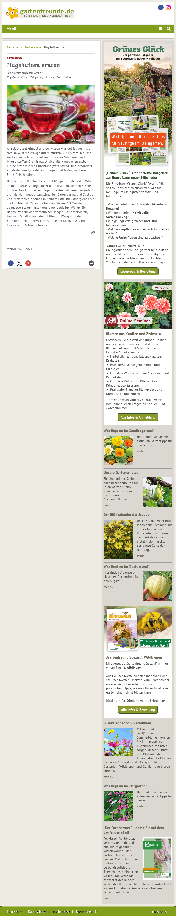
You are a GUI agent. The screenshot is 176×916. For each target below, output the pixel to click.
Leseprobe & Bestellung (138, 271)
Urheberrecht (61, 912)
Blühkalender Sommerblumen (127, 723)
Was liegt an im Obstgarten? (126, 566)
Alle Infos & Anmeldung (138, 417)
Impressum (14, 912)
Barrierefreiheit (86, 912)
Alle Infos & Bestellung (138, 710)
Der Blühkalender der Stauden (127, 514)
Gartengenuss (33, 47)
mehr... (108, 898)
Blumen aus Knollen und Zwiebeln (133, 333)
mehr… (141, 451)
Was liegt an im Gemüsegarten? (129, 430)
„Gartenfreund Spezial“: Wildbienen (134, 657)
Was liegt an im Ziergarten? (125, 785)
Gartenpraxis (14, 47)
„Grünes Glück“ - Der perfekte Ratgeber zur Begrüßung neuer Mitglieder (137, 175)
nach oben (159, 912)
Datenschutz (36, 912)
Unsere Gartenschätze (121, 472)
